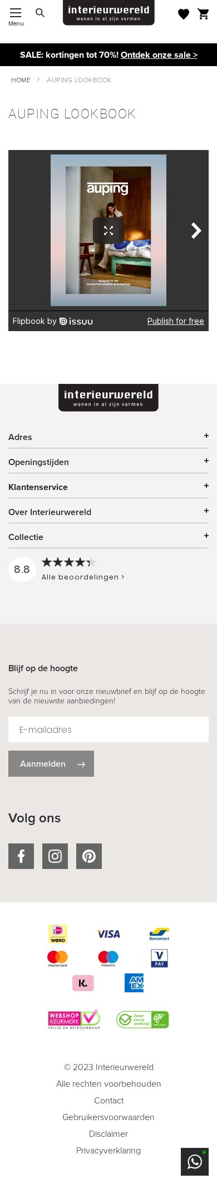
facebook (21, 856)
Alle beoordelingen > (83, 577)
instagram (55, 856)
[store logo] (109, 13)
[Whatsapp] (195, 1162)
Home (21, 80)
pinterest (89, 856)
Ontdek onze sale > (159, 54)
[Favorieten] (183, 14)
